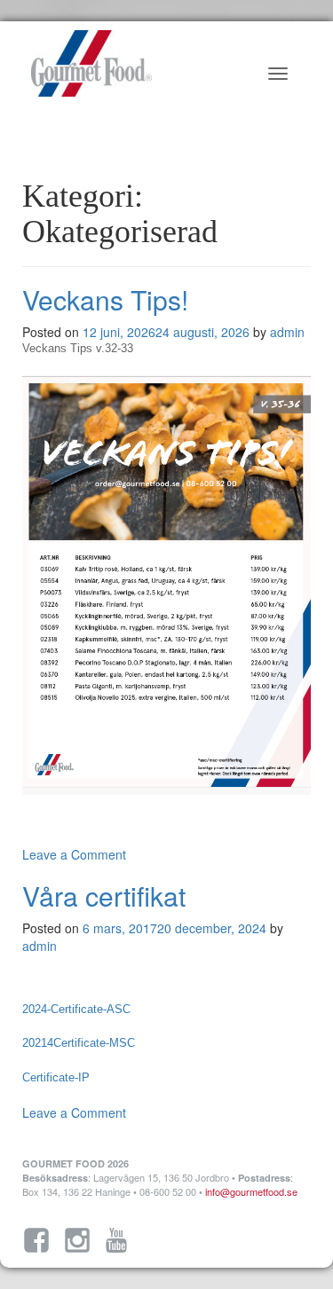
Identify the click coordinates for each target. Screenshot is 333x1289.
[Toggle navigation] (277, 74)
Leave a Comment (74, 854)
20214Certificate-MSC (78, 1042)
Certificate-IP (56, 1077)
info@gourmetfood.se (251, 1191)
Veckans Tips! (105, 299)
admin (287, 332)
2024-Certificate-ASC (76, 1009)
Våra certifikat (104, 895)
